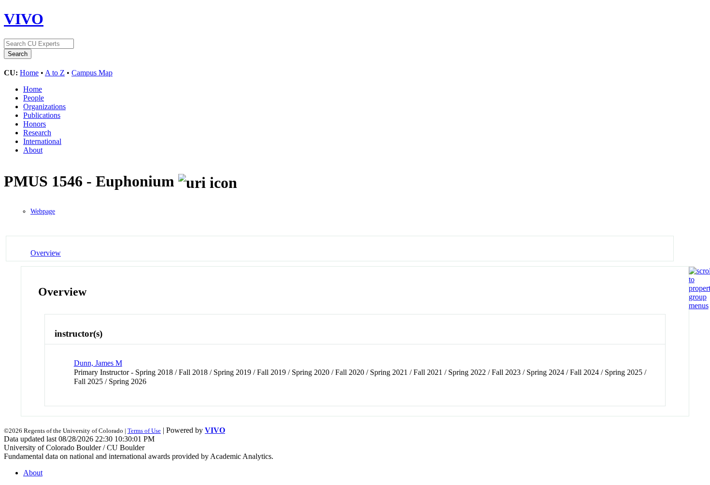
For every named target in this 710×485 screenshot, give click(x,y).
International (42, 141)
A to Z (55, 73)
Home (29, 73)
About (33, 150)
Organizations (44, 106)
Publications (41, 115)
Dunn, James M (98, 363)
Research (37, 132)
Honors (34, 124)
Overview (45, 253)
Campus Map (92, 73)
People (33, 98)
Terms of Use (144, 430)
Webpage (42, 211)
